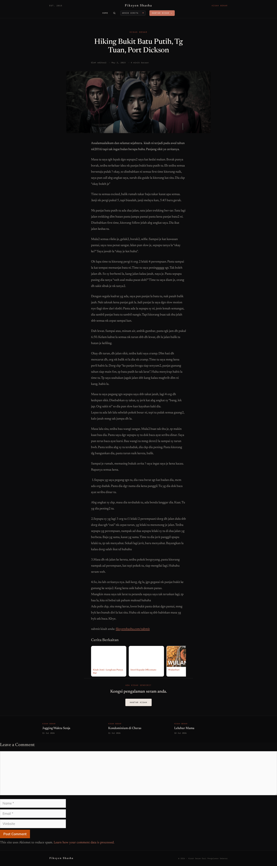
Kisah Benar (138, 32)
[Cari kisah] (114, 13)
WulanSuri (173, 670)
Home (105, 13)
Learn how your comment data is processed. (84, 842)
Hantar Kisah (138, 702)
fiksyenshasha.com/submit (133, 629)
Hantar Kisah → (162, 13)
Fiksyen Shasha (138, 5)
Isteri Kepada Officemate (143, 670)
